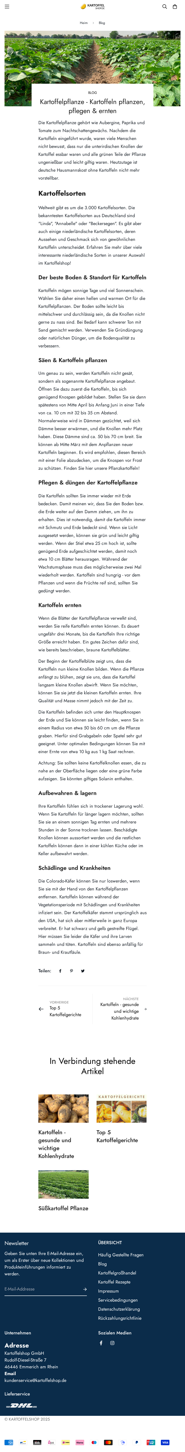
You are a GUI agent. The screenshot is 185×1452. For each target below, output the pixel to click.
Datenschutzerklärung (119, 1309)
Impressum (108, 1291)
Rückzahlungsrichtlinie (119, 1318)
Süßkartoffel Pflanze (63, 1208)
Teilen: (44, 971)
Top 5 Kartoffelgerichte (117, 1136)
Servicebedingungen (118, 1300)
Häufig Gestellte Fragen (121, 1255)
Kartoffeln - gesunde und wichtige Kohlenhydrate (56, 1144)
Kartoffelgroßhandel (117, 1273)
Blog (102, 22)
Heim (84, 22)
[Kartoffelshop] (93, 6)
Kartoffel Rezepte (114, 1282)
